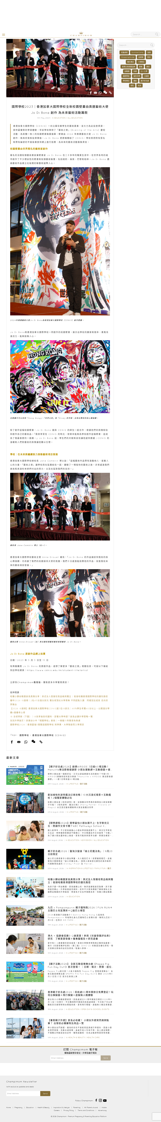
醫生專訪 (130, 62)
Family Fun (100, 868)
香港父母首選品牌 (128, 67)
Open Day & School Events (95, 1009)
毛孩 (139, 85)
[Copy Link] (110, 92)
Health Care (93, 1037)
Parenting (76, 1107)
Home (8, 1107)
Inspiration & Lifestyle (81, 868)
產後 (140, 67)
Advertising (102, 1110)
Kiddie (104, 1107)
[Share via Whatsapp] (100, 92)
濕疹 (135, 81)
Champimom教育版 (29, 682)
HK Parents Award (91, 1107)
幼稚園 (127, 71)
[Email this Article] (95, 92)
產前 (148, 67)
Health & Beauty (76, 1037)
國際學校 (24, 735)
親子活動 (83, 784)
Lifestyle (73, 784)
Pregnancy (18, 1107)
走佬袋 (140, 57)
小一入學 (144, 71)
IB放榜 (146, 76)
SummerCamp (137, 52)
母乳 (132, 85)
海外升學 (136, 76)
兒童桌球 (124, 52)
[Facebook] (96, 1100)
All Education (75, 118)
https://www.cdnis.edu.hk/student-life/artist (57, 670)
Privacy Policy (69, 1110)
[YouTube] (105, 1100)
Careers (57, 1110)
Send (105, 1058)
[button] (3, 34)
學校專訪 (126, 81)
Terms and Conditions (86, 1110)
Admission (86, 840)
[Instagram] (100, 1100)
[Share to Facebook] (90, 92)
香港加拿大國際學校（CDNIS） (49, 735)
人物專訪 (141, 62)
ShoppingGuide (127, 57)
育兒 (149, 57)
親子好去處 (145, 81)
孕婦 (135, 71)
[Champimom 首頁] (65, 36)
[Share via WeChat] (105, 91)
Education (60, 118)
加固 (149, 52)
